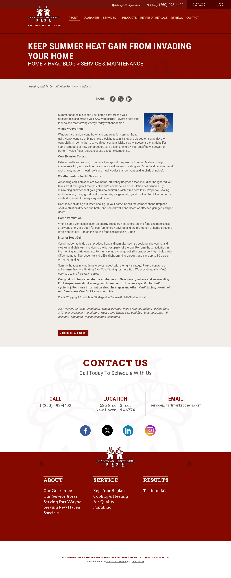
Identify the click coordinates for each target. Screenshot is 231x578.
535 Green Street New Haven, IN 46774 (115, 407)
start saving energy (85, 123)
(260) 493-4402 (171, 5)
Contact (192, 17)
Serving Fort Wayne (62, 502)
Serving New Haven (61, 507)
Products (129, 17)
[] (130, 99)
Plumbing (102, 507)
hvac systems (131, 308)
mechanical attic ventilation (102, 317)
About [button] (73, 17)
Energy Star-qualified (135, 146)
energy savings (111, 308)
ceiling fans (161, 308)
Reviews (177, 17)
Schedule (198, 4)
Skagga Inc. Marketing (117, 561)
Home (36, 64)
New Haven (65, 308)
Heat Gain (107, 312)
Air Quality (103, 502)
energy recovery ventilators (82, 312)
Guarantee (91, 17)
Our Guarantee (57, 490)
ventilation (76, 317)
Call (151, 5)
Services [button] (110, 17)
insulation (93, 308)
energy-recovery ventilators (117, 223)
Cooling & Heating (110, 496)
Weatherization (153, 312)
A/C (60, 312)
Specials (51, 513)
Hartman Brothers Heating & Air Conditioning (89, 269)
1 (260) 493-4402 (55, 405)
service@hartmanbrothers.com (175, 405)
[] (114, 99)
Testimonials (155, 490)
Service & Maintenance (112, 64)
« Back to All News (73, 333)
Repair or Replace (153, 17)
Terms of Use (138, 561)
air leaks (80, 308)
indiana (147, 308)
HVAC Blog (62, 64)
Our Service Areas (60, 496)
